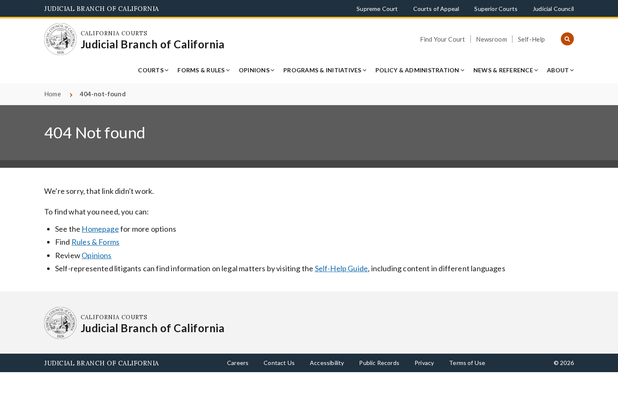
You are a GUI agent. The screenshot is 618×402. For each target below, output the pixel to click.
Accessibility (327, 362)
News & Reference (503, 70)
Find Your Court (442, 39)
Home (52, 94)
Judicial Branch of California (101, 9)
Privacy (424, 362)
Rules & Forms (95, 241)
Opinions (254, 70)
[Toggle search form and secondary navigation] (567, 39)
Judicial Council (553, 8)
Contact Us (279, 362)
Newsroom (491, 39)
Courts (151, 70)
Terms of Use (467, 362)
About (558, 70)
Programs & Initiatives (322, 70)
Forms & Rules (200, 70)
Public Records (379, 362)
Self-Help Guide (341, 268)
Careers (237, 362)
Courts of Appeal (436, 8)
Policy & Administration (417, 70)
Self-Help (531, 39)
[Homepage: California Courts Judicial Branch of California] (60, 39)
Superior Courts (496, 8)
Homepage (100, 228)
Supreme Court (377, 8)
